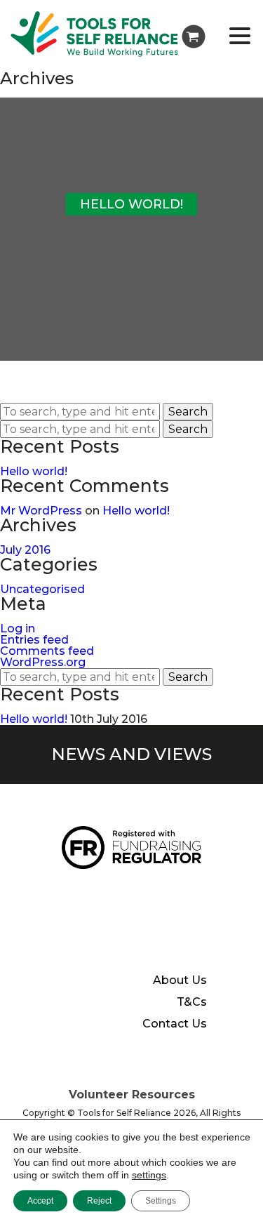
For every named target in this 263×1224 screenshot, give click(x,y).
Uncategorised (42, 589)
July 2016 (25, 550)
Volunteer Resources (132, 1094)
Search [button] (188, 411)
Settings (160, 1201)
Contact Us (174, 1024)
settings (149, 1174)
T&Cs (192, 1002)
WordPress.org (43, 662)
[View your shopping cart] (193, 36)
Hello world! (33, 471)
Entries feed (34, 639)
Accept (40, 1201)
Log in (17, 628)
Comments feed (47, 651)
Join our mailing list (94, 939)
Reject (99, 1201)
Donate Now (114, 895)
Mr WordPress (41, 510)
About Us (180, 980)
